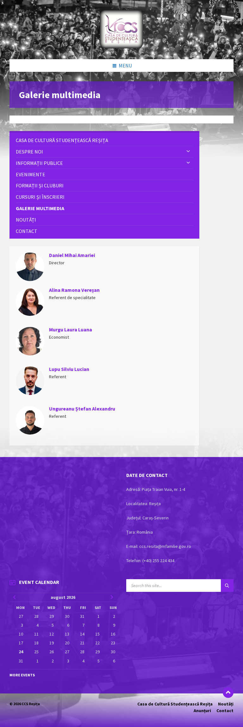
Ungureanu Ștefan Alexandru (82, 409)
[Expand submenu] (188, 151)
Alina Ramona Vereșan (74, 290)
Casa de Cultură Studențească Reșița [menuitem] (175, 704)
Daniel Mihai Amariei (72, 255)
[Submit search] (227, 585)
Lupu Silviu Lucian (69, 369)
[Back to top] (228, 692)
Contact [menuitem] (225, 710)
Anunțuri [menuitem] (202, 710)
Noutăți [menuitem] (226, 704)
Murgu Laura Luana (70, 330)
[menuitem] (104, 140)
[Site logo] (121, 47)
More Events (22, 675)
